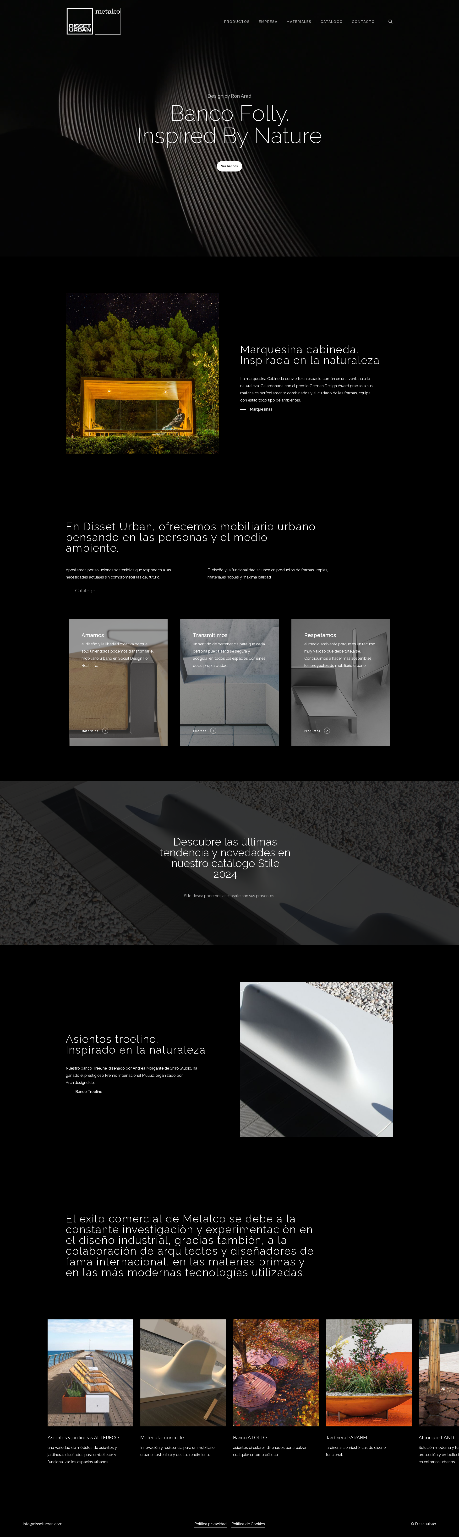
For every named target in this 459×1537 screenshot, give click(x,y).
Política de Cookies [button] (248, 1524)
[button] (229, 166)
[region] (230, 1392)
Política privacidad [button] (210, 1524)
